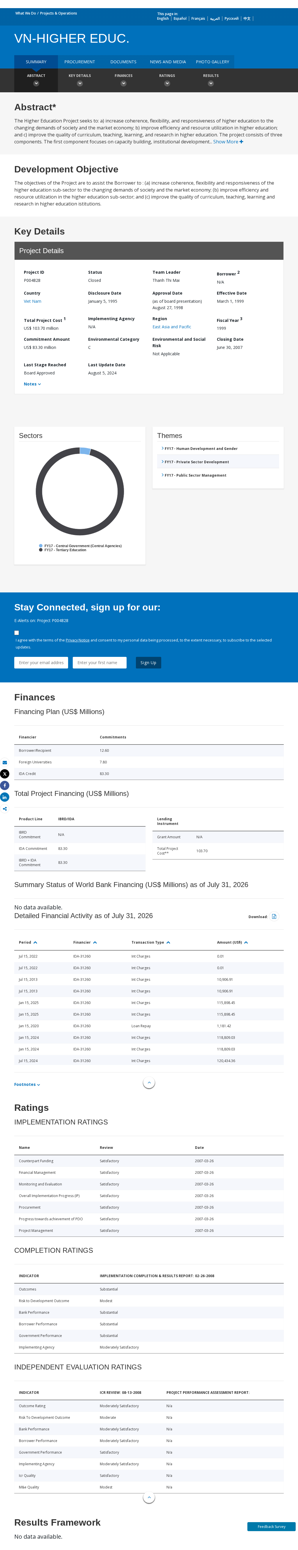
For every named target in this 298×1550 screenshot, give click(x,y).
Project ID (34, 272)
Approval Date (167, 293)
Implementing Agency (111, 318)
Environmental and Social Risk (178, 342)
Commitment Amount (47, 339)
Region (159, 318)
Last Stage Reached (45, 364)
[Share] (5, 785)
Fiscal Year (229, 319)
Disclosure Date (104, 293)
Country (32, 293)
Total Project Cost (45, 319)
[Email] (5, 762)
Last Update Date (106, 364)
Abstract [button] (36, 75)
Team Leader (166, 272)
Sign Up (149, 662)
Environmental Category (113, 339)
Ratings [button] (167, 75)
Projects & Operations (58, 13)
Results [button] (211, 75)
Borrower (228, 273)
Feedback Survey (271, 1526)
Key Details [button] (80, 75)
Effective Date (232, 293)
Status (95, 272)
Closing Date (230, 339)
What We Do (25, 13)
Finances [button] (123, 75)
